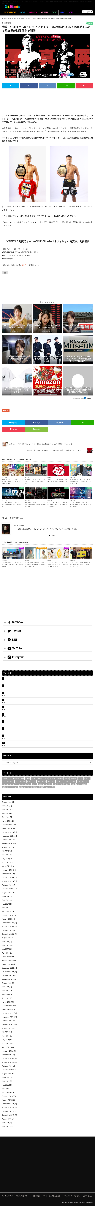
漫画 (11, 787)
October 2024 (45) (9, 885)
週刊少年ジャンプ (44, 787)
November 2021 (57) (9, 1017)
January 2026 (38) (8, 828)
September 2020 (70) (9, 1070)
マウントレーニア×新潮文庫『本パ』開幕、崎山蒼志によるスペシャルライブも (80, 564)
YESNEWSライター (22, 1196)
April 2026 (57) (7, 817)
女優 (55, 784)
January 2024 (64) (8, 919)
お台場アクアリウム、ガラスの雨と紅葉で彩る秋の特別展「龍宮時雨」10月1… (35, 504)
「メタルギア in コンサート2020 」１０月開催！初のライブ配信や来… (13, 504)
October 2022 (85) (9, 975)
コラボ (66, 781)
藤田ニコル (22, 787)
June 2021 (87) (7, 1036)
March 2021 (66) (8, 1047)
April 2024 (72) (7, 908)
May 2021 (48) (7, 1040)
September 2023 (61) (9, 934)
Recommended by (78, 398)
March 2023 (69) (8, 957)
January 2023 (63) (8, 964)
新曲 (73, 784)
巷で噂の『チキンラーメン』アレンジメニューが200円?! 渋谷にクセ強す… (35, 481)
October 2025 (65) (9, 840)
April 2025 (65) (7, 862)
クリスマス (51, 781)
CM (10, 778)
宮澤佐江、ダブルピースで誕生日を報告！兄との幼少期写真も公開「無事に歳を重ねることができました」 (44, 736)
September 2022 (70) (9, 979)
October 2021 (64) (9, 1021)
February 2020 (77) (9, 1096)
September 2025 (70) (9, 844)
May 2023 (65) (7, 949)
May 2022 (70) (7, 994)
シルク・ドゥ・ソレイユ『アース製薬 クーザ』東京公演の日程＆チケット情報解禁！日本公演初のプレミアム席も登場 (48, 721)
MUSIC (62, 12)
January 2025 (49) (8, 874)
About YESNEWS (7, 1196)
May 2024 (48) (7, 904)
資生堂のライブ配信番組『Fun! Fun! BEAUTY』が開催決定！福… (58, 480)
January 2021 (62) (8, 1055)
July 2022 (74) (7, 987)
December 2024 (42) (9, 877)
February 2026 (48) (9, 825)
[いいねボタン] (5, 272)
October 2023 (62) (9, 930)
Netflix (27, 778)
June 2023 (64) (7, 945)
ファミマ (73, 781)
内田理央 (49, 784)
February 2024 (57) (9, 915)
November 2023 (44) (9, 926)
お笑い (67, 778)
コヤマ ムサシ (18, 525)
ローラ (34, 784)
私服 (16, 787)
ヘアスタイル (7, 784)
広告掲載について (39, 1196)
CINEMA (22, 12)
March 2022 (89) (8, 1002)
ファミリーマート (83, 781)
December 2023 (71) (9, 923)
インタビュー (31, 781)
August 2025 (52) (8, 847)
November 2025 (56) (9, 836)
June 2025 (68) (7, 855)
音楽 (53, 787)
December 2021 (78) (9, 1013)
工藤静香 (67, 784)
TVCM (46, 778)
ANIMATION (33, 12)
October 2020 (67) (9, 1066)
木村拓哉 (84, 784)
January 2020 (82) (8, 1100)
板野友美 (5, 787)
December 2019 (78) (9, 1104)
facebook (17, 622)
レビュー (27, 784)
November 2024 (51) (9, 881)
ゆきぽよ (73, 778)
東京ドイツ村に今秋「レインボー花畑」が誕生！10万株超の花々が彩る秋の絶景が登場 (37, 700)
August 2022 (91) (8, 983)
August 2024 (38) (8, 893)
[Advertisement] (47, 104)
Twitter (53, 535)
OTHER (71, 12)
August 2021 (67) (8, 1028)
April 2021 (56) (7, 1043)
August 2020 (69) (8, 1074)
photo (33, 778)
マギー (15, 784)
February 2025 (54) (9, 870)
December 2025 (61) (9, 832)
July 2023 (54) (7, 942)
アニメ (80, 778)
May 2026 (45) (7, 813)
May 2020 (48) (7, 1085)
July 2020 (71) (7, 1077)
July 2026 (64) (7, 806)
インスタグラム (20, 781)
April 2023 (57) (7, 953)
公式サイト (25, 265)
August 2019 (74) (8, 1119)
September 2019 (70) (9, 1115)
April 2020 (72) (7, 1089)
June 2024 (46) (7, 900)
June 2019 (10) (7, 1126)
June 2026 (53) (7, 810)
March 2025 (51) (8, 866)
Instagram (18, 657)
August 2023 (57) (8, 938)
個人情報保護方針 (55, 1196)
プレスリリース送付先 (71, 1196)
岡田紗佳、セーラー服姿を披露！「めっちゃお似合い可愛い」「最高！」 (32, 678)
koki (22, 778)
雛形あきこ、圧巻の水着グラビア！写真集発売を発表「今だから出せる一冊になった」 (37, 686)
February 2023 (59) (9, 960)
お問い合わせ (87, 1196)
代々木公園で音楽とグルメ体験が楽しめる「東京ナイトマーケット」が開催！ (58, 504)
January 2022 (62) (8, 1009)
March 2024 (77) (8, 911)
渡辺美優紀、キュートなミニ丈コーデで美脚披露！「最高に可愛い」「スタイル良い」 (37, 729)
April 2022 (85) (7, 998)
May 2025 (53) (7, 859)
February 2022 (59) (9, 1006)
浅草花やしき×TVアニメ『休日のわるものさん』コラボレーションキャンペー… (80, 481)
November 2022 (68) (9, 972)
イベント (87, 778)
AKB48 (5, 778)
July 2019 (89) (7, 1123)
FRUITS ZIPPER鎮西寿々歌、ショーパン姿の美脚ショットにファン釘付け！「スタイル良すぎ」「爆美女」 (44, 714)
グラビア (59, 781)
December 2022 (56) (9, 968)
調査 (35, 787)
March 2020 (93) (8, 1092)
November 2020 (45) (9, 1062)
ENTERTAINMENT (10, 12)
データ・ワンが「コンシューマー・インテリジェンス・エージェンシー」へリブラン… (58, 564)
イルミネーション (8, 781)
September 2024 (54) (9, 889)
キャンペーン (41, 781)
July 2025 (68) (7, 851)
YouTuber (60, 778)
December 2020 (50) (9, 1058)
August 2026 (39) (8, 802)
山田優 (60, 784)
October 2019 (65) (9, 1111)
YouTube (17, 648)
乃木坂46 (41, 784)
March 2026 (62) (8, 821)
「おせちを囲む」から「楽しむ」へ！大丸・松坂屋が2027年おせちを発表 (12, 564)
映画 (77, 784)
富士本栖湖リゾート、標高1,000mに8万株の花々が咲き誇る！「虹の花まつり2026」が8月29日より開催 (43, 707)
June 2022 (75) (7, 991)
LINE (14, 639)
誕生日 (30, 787)
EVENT (54, 12)
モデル (21, 784)
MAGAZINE (44, 12)
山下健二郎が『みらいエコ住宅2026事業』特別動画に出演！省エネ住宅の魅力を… (35, 564)
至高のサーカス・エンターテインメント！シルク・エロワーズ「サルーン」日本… (12, 481)
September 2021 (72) (9, 1025)
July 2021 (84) (7, 1032)
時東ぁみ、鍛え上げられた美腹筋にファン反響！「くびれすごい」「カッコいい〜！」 (37, 693)
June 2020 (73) (7, 1081)
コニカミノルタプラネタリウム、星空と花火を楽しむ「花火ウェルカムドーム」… (80, 504)
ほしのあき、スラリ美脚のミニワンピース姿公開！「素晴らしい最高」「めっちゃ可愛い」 (38, 743)
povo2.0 (39, 778)
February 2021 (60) (9, 1051)
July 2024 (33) (7, 896)
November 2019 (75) (9, 1107)
